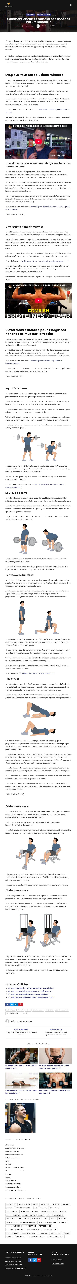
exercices (25, 1211)
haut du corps (29, 1215)
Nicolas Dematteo (21, 1021)
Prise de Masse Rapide (58, 1264)
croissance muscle (24, 1208)
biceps (35, 1204)
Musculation (30, 14)
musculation (12, 1222)
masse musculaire (14, 1219)
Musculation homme (13, 1013)
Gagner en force (38, 1010)
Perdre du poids (13, 1226)
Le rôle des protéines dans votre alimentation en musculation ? (44, 261)
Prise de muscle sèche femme (15, 1190)
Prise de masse (10, 1180)
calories (66, 1204)
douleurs (54, 1208)
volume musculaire (37, 1237)
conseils (10, 1208)
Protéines (55, 1233)
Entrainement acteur (12, 1158)
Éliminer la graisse (55, 1237)
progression (43, 1233)
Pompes (8, 1177)
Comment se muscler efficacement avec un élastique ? (28, 994)
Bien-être (20, 1010)
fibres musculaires (49, 1211)
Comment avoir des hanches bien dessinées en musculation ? (31, 988)
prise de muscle (13, 1233)
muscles (62, 1219)
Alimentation (11, 1010)
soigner (66, 1233)
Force (7, 1161)
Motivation (49, 1010)
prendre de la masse (15, 1230)
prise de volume (28, 1233)
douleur (44, 1208)
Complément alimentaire (14, 1155)
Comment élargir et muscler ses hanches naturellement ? (38, 20)
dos (36, 1208)
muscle (53, 1219)
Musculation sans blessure (14, 1167)
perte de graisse (29, 1226)
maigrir (41, 1215)
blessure (56, 1204)
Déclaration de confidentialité (13, 1258)
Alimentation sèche (12, 1151)
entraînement (12, 1211)
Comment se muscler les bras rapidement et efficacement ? (30, 991)
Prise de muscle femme (43, 14)
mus (46, 1219)
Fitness (28, 1010)
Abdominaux (9, 1145)
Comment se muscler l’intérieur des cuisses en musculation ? (31, 997)
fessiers (35, 1211)
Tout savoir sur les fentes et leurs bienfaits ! (37, 673)
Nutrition (8, 1174)
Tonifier (24, 1013)
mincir (26, 1219)
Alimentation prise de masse (15, 1148)
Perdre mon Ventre (57, 1260)
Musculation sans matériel (14, 1171)
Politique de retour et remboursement (15, 1268)
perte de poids (45, 1226)
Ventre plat (21, 1237)
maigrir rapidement (55, 1215)
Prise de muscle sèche (12, 1187)
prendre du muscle (34, 1230)
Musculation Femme (62, 1010)
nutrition (63, 1222)
